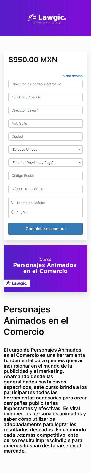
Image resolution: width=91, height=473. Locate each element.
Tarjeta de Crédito (30, 203)
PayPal (21, 212)
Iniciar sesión (72, 76)
